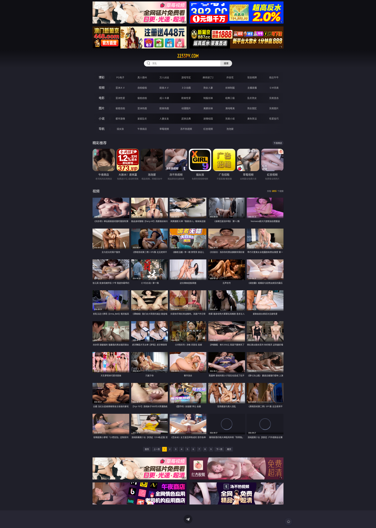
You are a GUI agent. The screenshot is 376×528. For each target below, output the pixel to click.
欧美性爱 (186, 98)
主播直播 (252, 87)
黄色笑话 (252, 118)
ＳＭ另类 (274, 87)
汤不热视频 (186, 129)
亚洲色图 (142, 108)
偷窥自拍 (120, 108)
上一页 (157, 449)
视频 (102, 88)
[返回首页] (288, 521)
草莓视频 (164, 129)
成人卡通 (164, 98)
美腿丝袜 (208, 108)
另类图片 (274, 108)
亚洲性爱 (120, 98)
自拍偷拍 (142, 87)
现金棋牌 (252, 77)
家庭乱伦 (142, 118)
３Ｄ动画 (186, 87)
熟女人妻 (208, 87)
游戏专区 (186, 77)
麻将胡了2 (208, 77)
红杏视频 (208, 129)
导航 (102, 129)
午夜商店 (142, 129)
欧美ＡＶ (164, 87)
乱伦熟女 (252, 98)
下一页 (219, 449)
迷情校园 (208, 118)
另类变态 (274, 98)
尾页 (229, 449)
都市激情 (120, 118)
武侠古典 (186, 118)
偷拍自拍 (142, 98)
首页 (147, 449)
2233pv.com (188, 56)
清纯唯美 (230, 108)
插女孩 (120, 129)
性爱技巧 (274, 118)
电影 (102, 98)
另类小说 (230, 118)
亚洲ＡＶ (120, 87)
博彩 (102, 77)
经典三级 (230, 98)
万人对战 (164, 77)
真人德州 (142, 77)
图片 (102, 108)
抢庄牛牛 (274, 77)
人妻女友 (164, 118)
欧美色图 (164, 108)
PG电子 (120, 77)
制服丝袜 (208, 98)
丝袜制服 (230, 87)
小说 (102, 119)
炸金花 (230, 77)
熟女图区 (252, 108)
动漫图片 (186, 108)
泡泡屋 (230, 129)
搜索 (226, 63)
